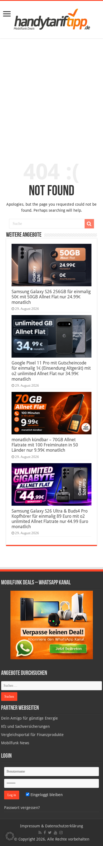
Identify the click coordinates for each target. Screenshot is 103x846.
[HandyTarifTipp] (51, 18)
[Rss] (40, 832)
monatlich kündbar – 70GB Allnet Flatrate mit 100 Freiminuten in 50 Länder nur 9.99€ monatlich (45, 445)
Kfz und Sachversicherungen (25, 726)
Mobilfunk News (15, 743)
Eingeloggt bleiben (46, 795)
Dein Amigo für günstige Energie (29, 718)
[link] (6, 14)
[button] (89, 223)
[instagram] (61, 832)
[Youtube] (55, 832)
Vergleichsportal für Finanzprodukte (32, 734)
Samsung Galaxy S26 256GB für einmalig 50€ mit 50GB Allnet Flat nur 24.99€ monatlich (51, 297)
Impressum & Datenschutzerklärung (51, 826)
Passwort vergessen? (22, 807)
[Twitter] (50, 832)
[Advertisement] (51, 96)
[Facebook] (44, 832)
